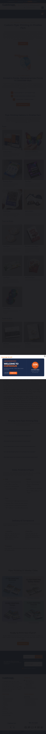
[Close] (45, 356)
